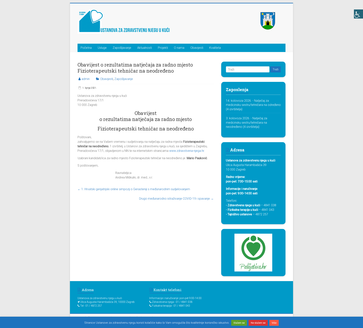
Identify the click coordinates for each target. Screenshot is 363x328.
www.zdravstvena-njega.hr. (187, 151)
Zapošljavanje (122, 48)
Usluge (102, 48)
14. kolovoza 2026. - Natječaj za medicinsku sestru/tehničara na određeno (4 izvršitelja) (253, 105)
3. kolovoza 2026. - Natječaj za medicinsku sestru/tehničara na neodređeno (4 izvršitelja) (246, 122)
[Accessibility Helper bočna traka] (358, 14)
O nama (179, 48)
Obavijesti (196, 48)
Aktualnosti (144, 48)
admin (85, 79)
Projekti (163, 48)
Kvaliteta (215, 48)
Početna (86, 48)
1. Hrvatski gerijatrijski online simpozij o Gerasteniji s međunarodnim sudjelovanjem (134, 189)
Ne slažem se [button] (258, 322)
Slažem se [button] (239, 322)
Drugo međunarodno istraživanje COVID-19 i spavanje (176, 198)
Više (274, 322)
